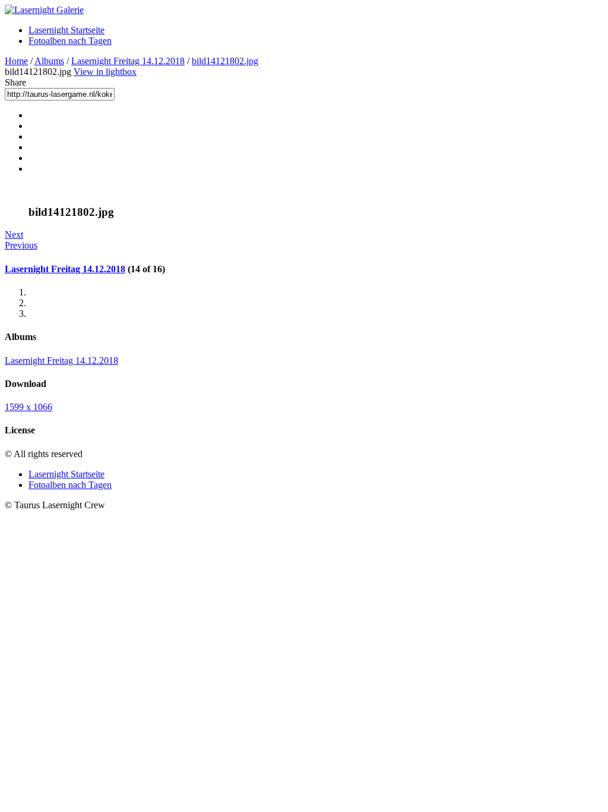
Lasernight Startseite (66, 30)
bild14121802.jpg (225, 61)
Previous (21, 245)
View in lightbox (105, 72)
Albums (49, 61)
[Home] (44, 10)
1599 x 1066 (28, 407)
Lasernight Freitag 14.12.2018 (128, 61)
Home (16, 61)
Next (14, 234)
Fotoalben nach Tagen (70, 41)
